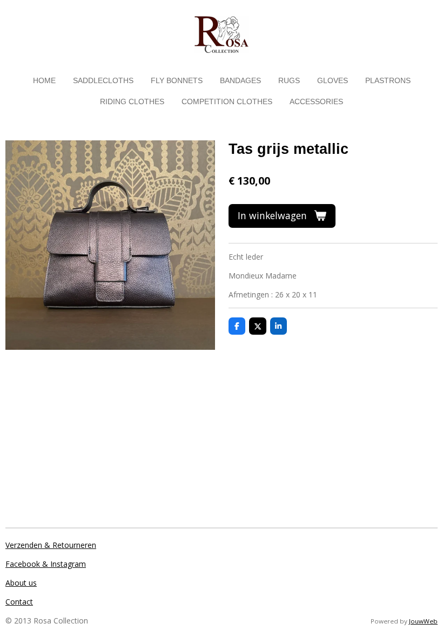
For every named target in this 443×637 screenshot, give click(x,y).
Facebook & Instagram (45, 564)
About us (21, 583)
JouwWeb (423, 621)
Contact (19, 602)
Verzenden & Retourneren (50, 545)
